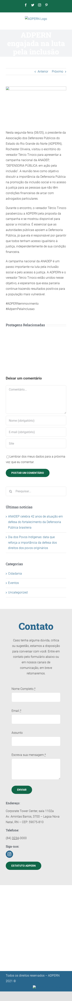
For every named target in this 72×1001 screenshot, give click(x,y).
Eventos (13, 583)
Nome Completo (24, 689)
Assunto (17, 733)
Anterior (43, 71)
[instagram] (9, 854)
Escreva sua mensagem (29, 755)
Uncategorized (18, 592)
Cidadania (15, 573)
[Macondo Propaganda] (49, 987)
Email (16, 711)
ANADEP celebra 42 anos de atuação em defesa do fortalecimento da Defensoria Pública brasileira (35, 522)
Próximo (57, 71)
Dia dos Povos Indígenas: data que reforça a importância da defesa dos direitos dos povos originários (32, 542)
